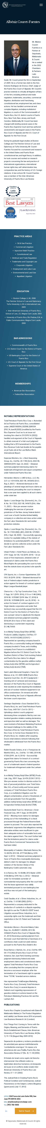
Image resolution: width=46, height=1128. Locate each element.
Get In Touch (24, 1111)
